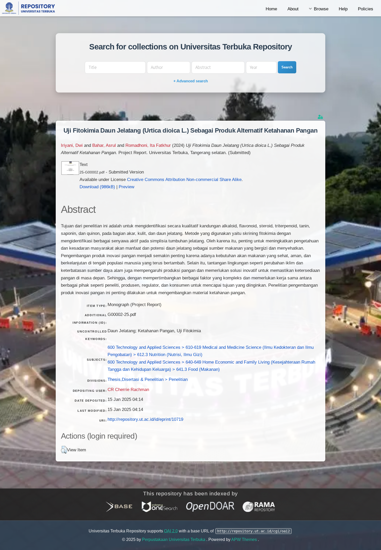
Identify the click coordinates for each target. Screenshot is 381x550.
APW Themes (244, 539)
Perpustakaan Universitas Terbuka (174, 539)
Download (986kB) (97, 186)
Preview (126, 186)
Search (287, 67)
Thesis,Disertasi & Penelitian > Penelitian (148, 379)
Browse (321, 8)
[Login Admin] (320, 116)
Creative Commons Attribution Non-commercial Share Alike (184, 179)
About (293, 8)
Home (271, 8)
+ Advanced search (190, 81)
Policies (365, 8)
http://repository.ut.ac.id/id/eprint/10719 (145, 419)
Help (343, 8)
